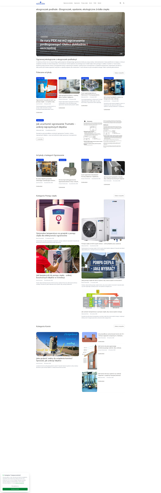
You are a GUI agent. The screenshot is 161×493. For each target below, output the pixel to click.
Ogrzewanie (77, 3)
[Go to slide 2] (121, 53)
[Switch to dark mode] (124, 3)
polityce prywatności (19, 483)
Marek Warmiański (107, 180)
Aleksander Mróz (84, 97)
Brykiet (99, 3)
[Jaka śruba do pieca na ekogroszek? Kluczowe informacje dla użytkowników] (80, 34)
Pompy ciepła (84, 3)
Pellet (95, 3)
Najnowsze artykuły (68, 3)
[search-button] (120, 3)
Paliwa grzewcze (45, 36)
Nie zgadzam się (15, 486)
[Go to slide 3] (122, 53)
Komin (90, 3)
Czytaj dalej (40, 139)
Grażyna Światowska (44, 51)
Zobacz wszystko (119, 73)
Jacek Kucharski (39, 103)
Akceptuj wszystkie (15, 489)
